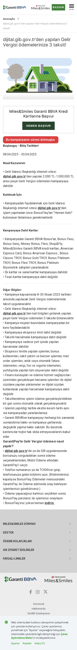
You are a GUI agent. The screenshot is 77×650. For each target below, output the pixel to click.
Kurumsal (38, 603)
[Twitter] (46, 593)
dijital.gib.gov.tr (14, 176)
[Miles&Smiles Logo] (58, 579)
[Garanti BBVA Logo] (21, 579)
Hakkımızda (38, 608)
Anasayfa (9, 18)
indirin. (49, 503)
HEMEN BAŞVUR (38, 125)
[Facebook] (30, 593)
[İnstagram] (38, 593)
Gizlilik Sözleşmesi (38, 613)
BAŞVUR (58, 7)
